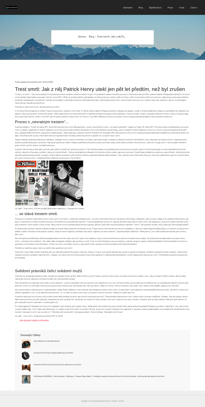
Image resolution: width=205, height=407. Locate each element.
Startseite (127, 7)
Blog (141, 7)
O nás (181, 7)
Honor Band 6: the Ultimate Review (47, 341)
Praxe (170, 7)
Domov (82, 36)
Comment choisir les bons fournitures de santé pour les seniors (57, 364)
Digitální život (155, 7)
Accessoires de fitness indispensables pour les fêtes (53, 353)
